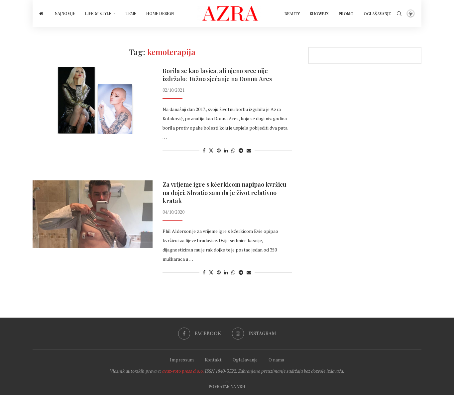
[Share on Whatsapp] (233, 150)
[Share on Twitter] (211, 150)
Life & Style (98, 13)
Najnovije (65, 13)
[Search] (399, 13)
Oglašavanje (377, 13)
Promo (346, 13)
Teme (131, 13)
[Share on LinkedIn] (226, 150)
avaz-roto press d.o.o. (183, 371)
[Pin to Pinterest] (219, 150)
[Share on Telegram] (241, 150)
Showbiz (319, 13)
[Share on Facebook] (204, 150)
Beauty (292, 13)
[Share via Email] (249, 150)
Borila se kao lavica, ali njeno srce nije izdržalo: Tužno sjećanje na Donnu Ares (217, 75)
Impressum (182, 359)
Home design (160, 13)
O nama (276, 359)
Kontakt (213, 359)
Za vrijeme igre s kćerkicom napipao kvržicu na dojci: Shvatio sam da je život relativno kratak (224, 192)
